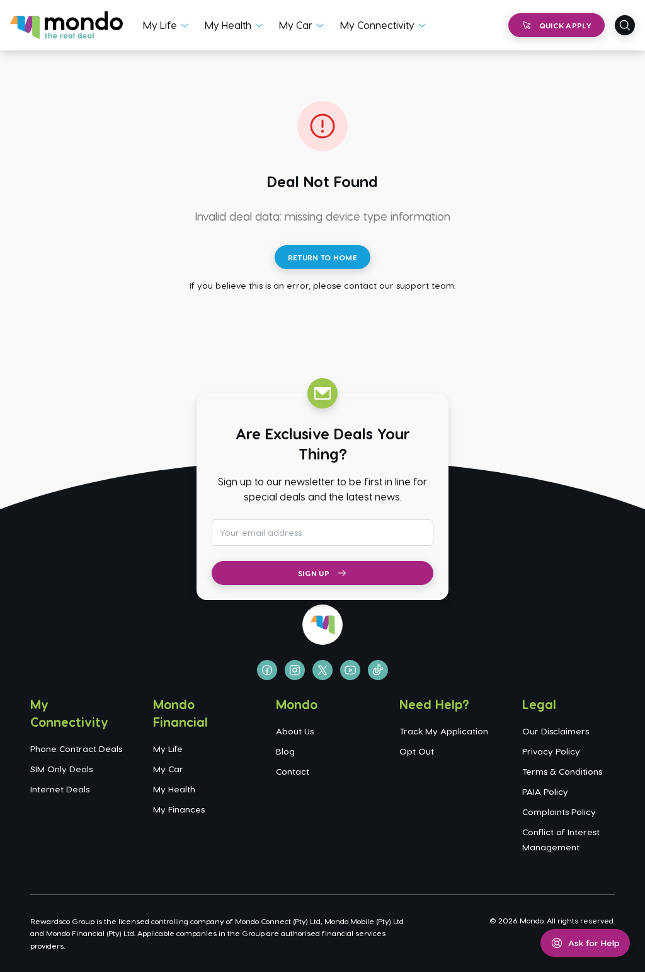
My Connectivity (377, 25)
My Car (295, 25)
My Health (228, 25)
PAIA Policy (545, 791)
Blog (285, 751)
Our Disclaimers (555, 731)
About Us (295, 731)
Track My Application (443, 731)
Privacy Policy (551, 751)
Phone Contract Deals (76, 748)
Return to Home (322, 257)
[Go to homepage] (66, 25)
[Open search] (625, 25)
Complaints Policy (559, 811)
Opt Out (416, 751)
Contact (292, 771)
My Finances (179, 809)
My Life (160, 25)
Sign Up (313, 573)
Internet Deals (59, 789)
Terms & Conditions (562, 771)
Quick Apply (565, 25)
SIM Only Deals (61, 768)
